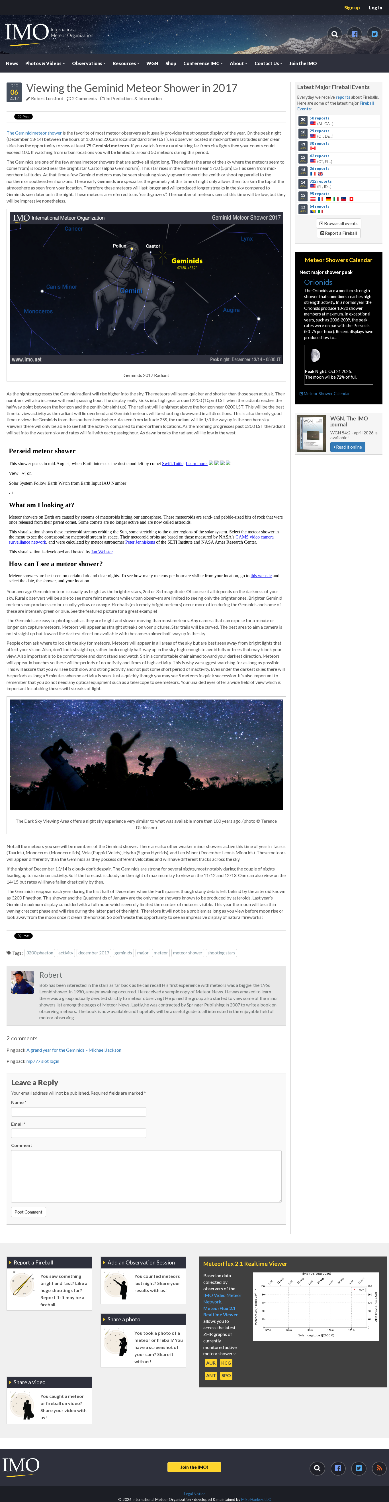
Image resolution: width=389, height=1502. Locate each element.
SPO (226, 1375)
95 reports (319, 193)
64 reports (319, 206)
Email (18, 1123)
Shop (170, 63)
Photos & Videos (43, 63)
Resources (125, 63)
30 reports (319, 143)
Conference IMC (201, 63)
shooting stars (221, 952)
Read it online (348, 446)
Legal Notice (194, 1493)
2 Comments (84, 98)
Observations (87, 63)
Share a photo (124, 1319)
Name (18, 1102)
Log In (375, 7)
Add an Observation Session (141, 1262)
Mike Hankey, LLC (256, 1499)
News (12, 63)
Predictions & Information (136, 98)
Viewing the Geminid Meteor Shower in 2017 (132, 87)
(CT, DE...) (316, 133)
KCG (226, 1362)
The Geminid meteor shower (34, 132)
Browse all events (340, 223)
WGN (152, 63)
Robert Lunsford (47, 98)
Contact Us (267, 63)
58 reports (319, 118)
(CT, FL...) (316, 158)
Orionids (318, 282)
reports (343, 97)
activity (65, 952)
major (143, 952)
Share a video (30, 1382)
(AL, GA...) (316, 121)
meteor (161, 952)
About (237, 63)
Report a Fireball (340, 233)
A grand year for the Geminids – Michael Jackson (73, 1050)
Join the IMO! (194, 1467)
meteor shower (187, 952)
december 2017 (93, 952)
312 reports (321, 181)
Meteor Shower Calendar (326, 393)
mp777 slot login (42, 1061)
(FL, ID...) (316, 184)
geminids (123, 952)
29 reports (319, 131)
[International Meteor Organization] (4, 2)
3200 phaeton (39, 952)
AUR (211, 1362)
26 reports (319, 168)
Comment (21, 1145)
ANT (211, 1375)
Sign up (352, 7)
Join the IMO (303, 63)
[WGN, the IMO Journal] (311, 433)
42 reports (319, 156)
